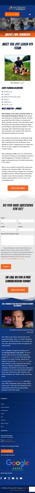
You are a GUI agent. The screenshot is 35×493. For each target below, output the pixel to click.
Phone (20, 226)
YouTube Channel (18, 381)
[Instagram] (9, 478)
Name (3, 218)
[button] (29, 14)
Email (3, 226)
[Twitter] (5, 478)
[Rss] (17, 478)
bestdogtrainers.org (22, 361)
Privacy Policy (20, 258)
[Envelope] (21, 478)
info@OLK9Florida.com (10, 441)
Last (19, 223)
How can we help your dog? (10, 233)
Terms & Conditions (7, 258)
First (2, 223)
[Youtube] (13, 478)
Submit (5, 267)
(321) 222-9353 (8, 440)
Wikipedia (11, 357)
